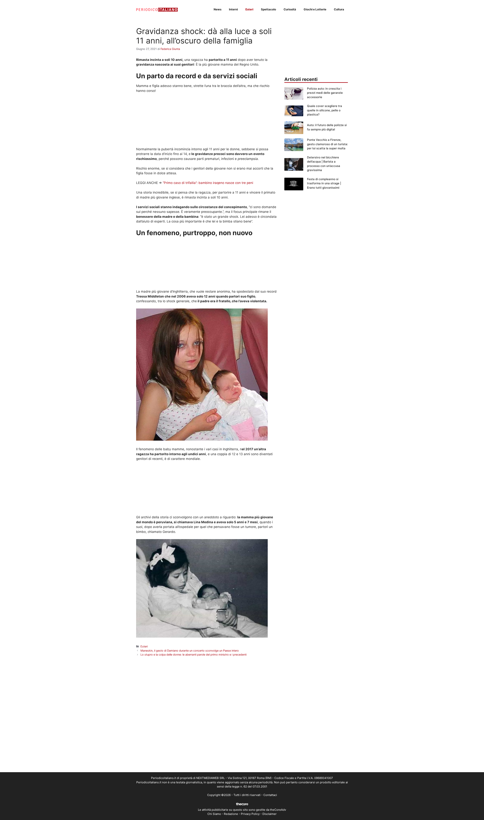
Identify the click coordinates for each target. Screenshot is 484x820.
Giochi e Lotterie (315, 9)
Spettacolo (268, 9)
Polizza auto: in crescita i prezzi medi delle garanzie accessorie (325, 93)
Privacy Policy (250, 814)
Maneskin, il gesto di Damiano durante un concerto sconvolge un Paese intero (189, 650)
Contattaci (270, 795)
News (217, 9)
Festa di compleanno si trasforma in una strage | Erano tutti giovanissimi (324, 183)
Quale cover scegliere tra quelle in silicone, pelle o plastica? (324, 110)
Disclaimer (269, 814)
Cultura (339, 9)
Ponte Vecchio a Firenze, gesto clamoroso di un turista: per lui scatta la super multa (327, 144)
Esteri (249, 9)
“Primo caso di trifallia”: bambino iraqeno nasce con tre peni (208, 183)
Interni (233, 9)
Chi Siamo (214, 814)
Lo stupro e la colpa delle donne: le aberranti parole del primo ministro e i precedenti (193, 654)
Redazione (231, 814)
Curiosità (290, 9)
